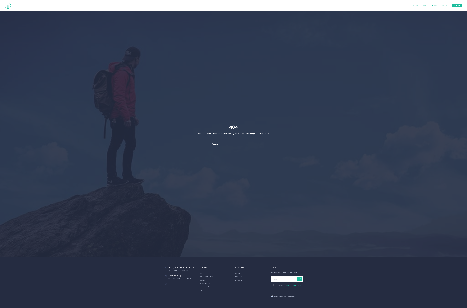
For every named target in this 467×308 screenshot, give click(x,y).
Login (202, 290)
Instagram (239, 280)
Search (445, 5)
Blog (425, 5)
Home (415, 5)
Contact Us (239, 277)
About (434, 5)
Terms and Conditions (208, 287)
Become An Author (207, 277)
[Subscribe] (299, 279)
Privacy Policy (205, 283)
